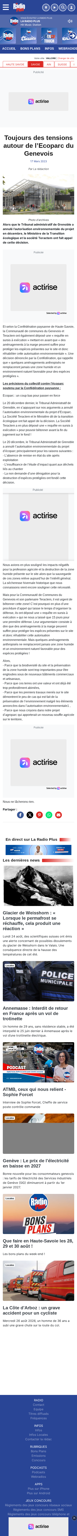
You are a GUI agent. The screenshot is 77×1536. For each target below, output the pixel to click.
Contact (38, 1405)
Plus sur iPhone (38, 1488)
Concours (38, 1460)
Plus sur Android (38, 1493)
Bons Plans (30, 48)
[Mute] (70, 21)
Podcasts (38, 1472)
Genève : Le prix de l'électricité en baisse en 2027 (36, 1163)
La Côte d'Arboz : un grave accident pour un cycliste (31, 1310)
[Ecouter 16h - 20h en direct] (38, 849)
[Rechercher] (63, 7)
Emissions (39, 1456)
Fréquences (38, 1418)
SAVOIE (35, 64)
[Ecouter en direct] (54, 7)
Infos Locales (38, 1435)
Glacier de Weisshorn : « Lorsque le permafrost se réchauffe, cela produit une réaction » (31, 920)
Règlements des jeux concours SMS (38, 1509)
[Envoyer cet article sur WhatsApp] (48, 817)
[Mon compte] (71, 7)
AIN (49, 64)
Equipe (38, 1409)
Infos (49, 48)
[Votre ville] (46, 7)
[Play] (5, 33)
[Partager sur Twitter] (29, 817)
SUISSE (62, 64)
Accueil (9, 48)
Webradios (38, 1476)
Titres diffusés (38, 1414)
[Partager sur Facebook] (19, 817)
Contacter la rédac (38, 1439)
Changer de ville (66, 58)
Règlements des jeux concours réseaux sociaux (38, 1505)
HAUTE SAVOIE (15, 64)
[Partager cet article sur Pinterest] (38, 817)
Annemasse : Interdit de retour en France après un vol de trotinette (35, 1013)
